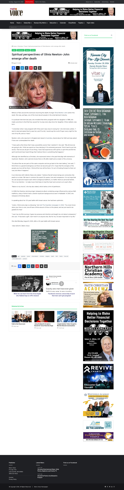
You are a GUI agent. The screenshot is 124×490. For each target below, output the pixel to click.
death (52, 256)
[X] (18, 68)
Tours (18, 23)
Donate (112, 2)
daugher (47, 256)
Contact (11, 477)
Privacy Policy (13, 479)
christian (42, 256)
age (18, 256)
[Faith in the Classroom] (22, 316)
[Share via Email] (35, 68)
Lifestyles (20, 46)
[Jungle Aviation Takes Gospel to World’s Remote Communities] (67, 316)
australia (23, 256)
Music (27, 50)
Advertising (105, 2)
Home (12, 23)
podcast (25, 258)
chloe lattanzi (35, 256)
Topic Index (90, 23)
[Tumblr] (26, 68)
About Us (88, 2)
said (15, 216)
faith (57, 256)
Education (53, 23)
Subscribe (97, 2)
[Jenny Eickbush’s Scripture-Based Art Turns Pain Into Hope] (44, 316)
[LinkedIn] (22, 68)
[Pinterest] (31, 68)
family (61, 256)
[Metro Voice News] (16, 11)
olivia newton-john (16, 258)
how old (66, 256)
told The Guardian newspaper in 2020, (52, 205)
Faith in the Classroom (41, 2)
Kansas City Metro (40, 23)
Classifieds (72, 23)
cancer (28, 256)
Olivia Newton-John (61, 113)
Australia (49, 138)
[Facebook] (13, 68)
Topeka (80, 23)
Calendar (63, 23)
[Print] (39, 68)
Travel (25, 46)
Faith (14, 50)
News (33, 50)
